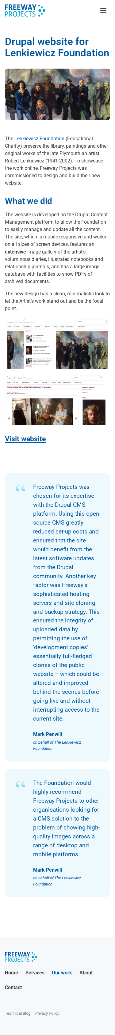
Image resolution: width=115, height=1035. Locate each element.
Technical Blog (17, 1013)
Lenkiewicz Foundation (39, 139)
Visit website (25, 438)
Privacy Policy (47, 1013)
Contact (13, 987)
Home (11, 973)
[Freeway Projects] (25, 10)
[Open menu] (103, 10)
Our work (62, 973)
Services (34, 973)
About (86, 973)
